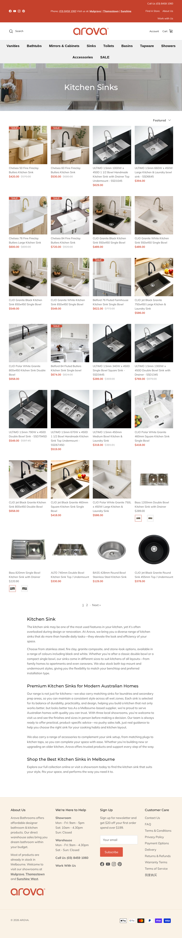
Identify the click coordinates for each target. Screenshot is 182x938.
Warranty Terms (156, 862)
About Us (167, 11)
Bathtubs (34, 46)
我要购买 (151, 875)
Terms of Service (156, 868)
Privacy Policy (154, 837)
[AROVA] (91, 31)
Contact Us (152, 818)
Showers (168, 46)
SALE (104, 57)
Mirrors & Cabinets (64, 46)
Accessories (83, 57)
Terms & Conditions (158, 830)
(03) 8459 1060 (67, 11)
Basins (127, 46)
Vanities (13, 46)
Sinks (91, 46)
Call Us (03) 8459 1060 (160, 3)
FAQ (148, 824)
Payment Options (157, 843)
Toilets (108, 46)
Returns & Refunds (158, 856)
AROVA (24, 920)
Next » (96, 605)
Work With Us (65, 865)
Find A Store (153, 11)
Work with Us (165, 18)
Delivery (150, 849)
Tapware (147, 46)
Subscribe (111, 852)
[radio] (138, 518)
